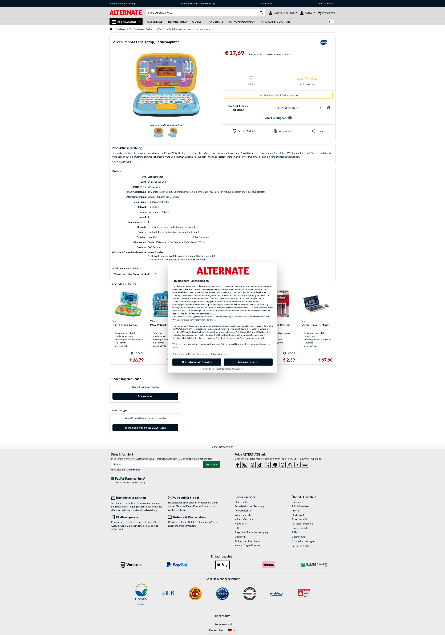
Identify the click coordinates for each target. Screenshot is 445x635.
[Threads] (253, 464)
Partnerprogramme (302, 523)
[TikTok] (260, 464)
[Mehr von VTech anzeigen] (324, 43)
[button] (283, 131)
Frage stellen (145, 396)
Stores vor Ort (299, 519)
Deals (154, 21)
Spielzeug (121, 29)
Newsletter (267, 3)
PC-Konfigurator (242, 21)
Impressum (222, 616)
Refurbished (177, 21)
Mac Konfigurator (275, 21)
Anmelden (211, 464)
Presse (295, 510)
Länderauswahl (222, 624)
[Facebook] (238, 464)
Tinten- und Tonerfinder (247, 540)
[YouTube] (297, 464)
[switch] (331, 21)
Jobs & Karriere (300, 506)
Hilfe (321, 3)
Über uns (296, 501)
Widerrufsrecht (243, 514)
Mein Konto (241, 501)
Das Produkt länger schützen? (238, 108)
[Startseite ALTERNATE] (126, 12)
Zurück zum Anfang (222, 446)
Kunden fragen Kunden (247, 545)
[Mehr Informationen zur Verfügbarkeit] (290, 118)
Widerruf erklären (244, 519)
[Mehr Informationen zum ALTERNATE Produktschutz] (329, 108)
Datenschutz (133, 469)
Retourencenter (243, 510)
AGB (294, 532)
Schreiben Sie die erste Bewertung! (145, 427)
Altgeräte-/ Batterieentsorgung (251, 532)
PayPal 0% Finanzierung (122, 3)
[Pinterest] (275, 464)
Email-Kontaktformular (199, 506)
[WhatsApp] (283, 464)
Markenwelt (298, 514)
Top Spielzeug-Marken (141, 29)
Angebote (216, 21)
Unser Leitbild (299, 527)
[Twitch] (305, 464)
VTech (160, 29)
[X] (268, 464)
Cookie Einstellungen (303, 541)
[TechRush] (290, 464)
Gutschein (240, 536)
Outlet (197, 21)
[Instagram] (245, 464)
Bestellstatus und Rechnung (249, 506)
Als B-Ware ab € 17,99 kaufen (278, 95)
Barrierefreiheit (300, 545)
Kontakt (331, 3)
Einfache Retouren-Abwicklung (198, 3)
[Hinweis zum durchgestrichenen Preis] (132, 353)
